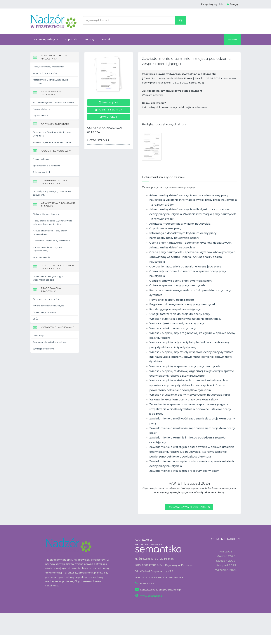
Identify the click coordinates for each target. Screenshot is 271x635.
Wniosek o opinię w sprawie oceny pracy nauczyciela (184, 366)
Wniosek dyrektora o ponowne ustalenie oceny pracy (185, 318)
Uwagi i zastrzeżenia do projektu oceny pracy (179, 314)
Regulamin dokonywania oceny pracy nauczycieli (182, 304)
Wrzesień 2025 (226, 570)
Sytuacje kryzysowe (43, 348)
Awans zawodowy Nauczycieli (49, 305)
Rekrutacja (38, 335)
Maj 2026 (225, 551)
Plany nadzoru (41, 159)
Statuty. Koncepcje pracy (46, 214)
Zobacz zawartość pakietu (189, 507)
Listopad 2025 (226, 565)
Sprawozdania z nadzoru (46, 165)
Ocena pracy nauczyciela (46, 299)
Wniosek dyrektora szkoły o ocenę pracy (176, 323)
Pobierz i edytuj (110, 109)
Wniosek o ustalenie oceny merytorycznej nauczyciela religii (189, 394)
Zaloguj (234, 4)
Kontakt (107, 39)
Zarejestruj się (209, 4)
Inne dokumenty (42, 257)
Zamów (232, 39)
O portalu (71, 39)
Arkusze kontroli (41, 172)
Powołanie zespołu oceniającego (171, 299)
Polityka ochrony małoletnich (48, 66)
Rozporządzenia (41, 108)
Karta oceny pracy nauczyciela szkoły (174, 238)
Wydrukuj (109, 116)
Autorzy (89, 39)
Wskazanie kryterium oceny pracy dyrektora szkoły (183, 399)
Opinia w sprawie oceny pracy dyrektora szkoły (180, 280)
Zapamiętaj (109, 102)
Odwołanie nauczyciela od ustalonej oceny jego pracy (185, 266)
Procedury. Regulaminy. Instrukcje (51, 240)
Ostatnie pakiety (44, 39)
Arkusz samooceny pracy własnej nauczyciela (180, 223)
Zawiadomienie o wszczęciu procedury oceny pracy (184, 470)
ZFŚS (35, 318)
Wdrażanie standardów (45, 73)
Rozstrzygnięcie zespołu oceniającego (175, 309)
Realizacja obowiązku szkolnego (50, 342)
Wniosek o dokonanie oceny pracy (172, 328)
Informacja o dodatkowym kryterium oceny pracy (182, 233)
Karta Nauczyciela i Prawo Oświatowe (53, 102)
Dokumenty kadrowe (44, 312)
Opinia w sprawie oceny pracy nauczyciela (177, 285)
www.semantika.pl (151, 595)
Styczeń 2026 (225, 560)
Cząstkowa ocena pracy (165, 228)
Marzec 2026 (225, 556)
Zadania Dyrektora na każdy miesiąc (52, 142)
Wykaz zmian (40, 115)
